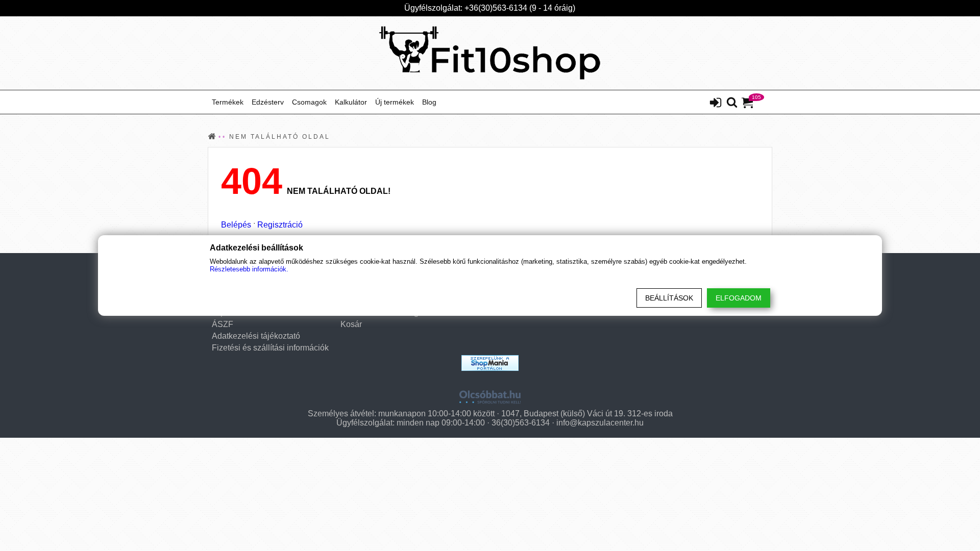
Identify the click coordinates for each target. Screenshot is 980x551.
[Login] (715, 103)
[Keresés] (732, 103)
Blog (429, 102)
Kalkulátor (351, 102)
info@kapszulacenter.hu (600, 422)
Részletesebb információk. (249, 269)
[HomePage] (490, 53)
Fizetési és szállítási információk (270, 347)
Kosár (351, 324)
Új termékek (394, 102)
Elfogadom (739, 298)
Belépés (236, 224)
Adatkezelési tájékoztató (256, 336)
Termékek (227, 102)
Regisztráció (280, 224)
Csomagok (309, 102)
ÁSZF (222, 324)
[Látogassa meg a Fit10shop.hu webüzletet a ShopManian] (490, 363)
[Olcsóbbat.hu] (490, 393)
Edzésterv (268, 102)
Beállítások (669, 298)
